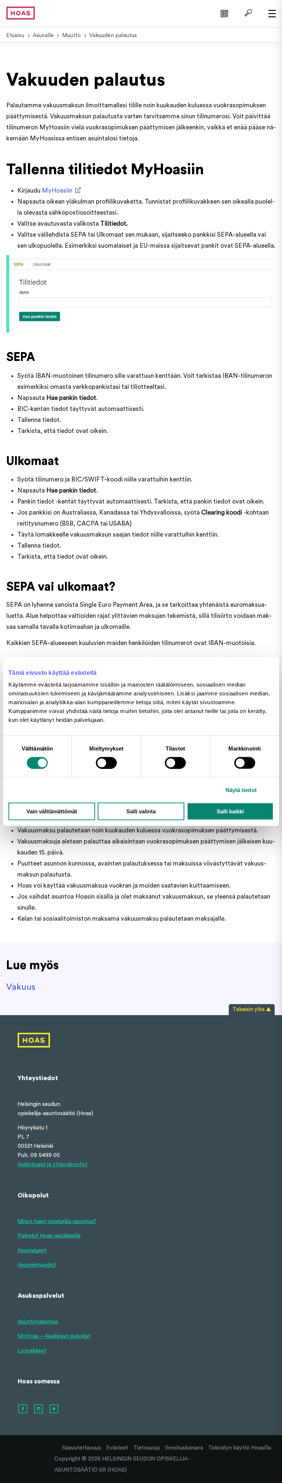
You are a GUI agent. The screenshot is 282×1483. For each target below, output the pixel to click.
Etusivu (15, 35)
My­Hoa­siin (57, 190)
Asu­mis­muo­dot (37, 1265)
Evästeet (117, 1448)
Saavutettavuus (81, 1448)
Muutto (71, 35)
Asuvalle (43, 35)
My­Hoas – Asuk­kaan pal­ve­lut (54, 1336)
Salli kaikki (230, 811)
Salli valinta (141, 811)
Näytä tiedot (241, 790)
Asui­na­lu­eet (32, 1250)
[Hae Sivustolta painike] (247, 12)
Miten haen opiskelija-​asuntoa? (57, 1221)
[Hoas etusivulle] (20, 12)
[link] (223, 12)
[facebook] (23, 1409)
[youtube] (54, 1409)
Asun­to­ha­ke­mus (38, 1322)
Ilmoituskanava (184, 1448)
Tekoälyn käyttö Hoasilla (239, 1448)
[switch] (106, 763)
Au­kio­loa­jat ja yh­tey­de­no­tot (52, 1164)
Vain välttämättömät (51, 811)
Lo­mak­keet (32, 1351)
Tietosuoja (146, 1448)
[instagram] (38, 1409)
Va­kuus (20, 987)
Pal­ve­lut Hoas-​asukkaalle (49, 1236)
